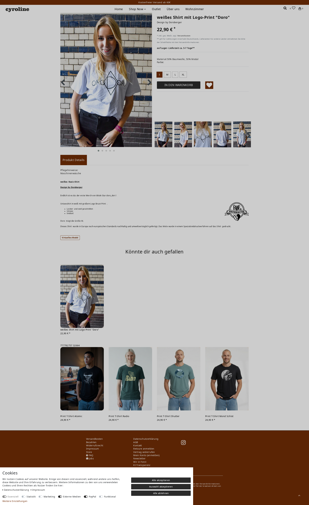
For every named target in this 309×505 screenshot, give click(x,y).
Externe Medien (72, 496)
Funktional (110, 496)
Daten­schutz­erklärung (17, 489)
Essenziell (13, 496)
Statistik (31, 496)
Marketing (49, 496)
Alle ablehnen (161, 493)
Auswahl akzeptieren (161, 486)
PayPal (92, 496)
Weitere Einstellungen (14, 501)
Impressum (38, 489)
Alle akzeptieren (161, 480)
